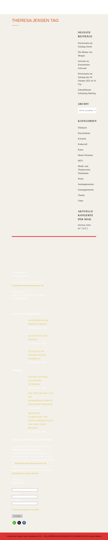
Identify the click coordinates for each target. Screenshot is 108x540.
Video (80, 201)
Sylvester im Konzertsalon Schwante (84, 64)
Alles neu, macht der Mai (40, 72)
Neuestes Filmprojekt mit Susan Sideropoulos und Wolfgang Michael (40, 420)
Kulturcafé (82, 144)
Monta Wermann (85, 155)
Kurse (80, 149)
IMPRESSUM (54, 536)
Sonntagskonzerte (86, 190)
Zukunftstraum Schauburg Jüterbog (38, 380)
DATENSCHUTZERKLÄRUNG (25, 473)
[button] (14, 522)
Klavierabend (84, 133)
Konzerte (82, 138)
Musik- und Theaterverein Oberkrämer (84, 169)
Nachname (17, 500)
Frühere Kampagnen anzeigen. (26, 509)
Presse (81, 179)
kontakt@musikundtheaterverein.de (27, 285)
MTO (80, 160)
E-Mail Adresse (19, 483)
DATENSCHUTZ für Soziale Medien (87, 536)
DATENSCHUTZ (66, 536)
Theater (81, 195)
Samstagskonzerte (86, 184)
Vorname (16, 493)
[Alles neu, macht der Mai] (42, 50)
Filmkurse (82, 127)
